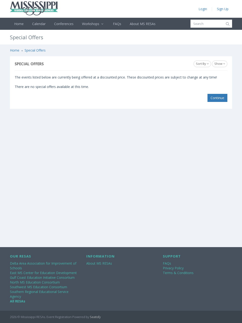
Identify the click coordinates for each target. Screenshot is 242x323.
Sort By (201, 63)
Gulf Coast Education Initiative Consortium (42, 277)
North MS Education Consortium (35, 282)
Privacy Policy (173, 268)
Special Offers (35, 50)
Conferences (63, 24)
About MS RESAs (143, 24)
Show (218, 63)
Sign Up (223, 9)
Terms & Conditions (178, 273)
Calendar (39, 24)
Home (19, 24)
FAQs (117, 24)
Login (203, 9)
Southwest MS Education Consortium (38, 287)
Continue (217, 98)
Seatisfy (95, 317)
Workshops (91, 24)
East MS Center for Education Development (43, 273)
